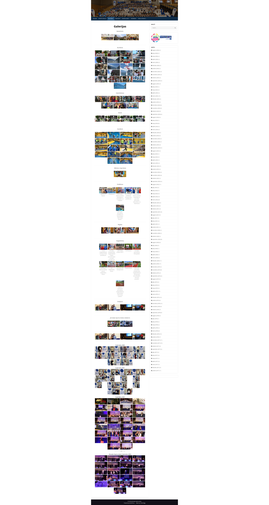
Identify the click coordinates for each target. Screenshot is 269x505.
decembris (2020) (156, 230)
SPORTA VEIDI (125, 18)
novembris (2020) (156, 233)
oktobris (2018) (155, 309)
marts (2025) (155, 96)
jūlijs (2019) (155, 282)
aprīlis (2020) (155, 254)
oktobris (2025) (155, 77)
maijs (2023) (155, 157)
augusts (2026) (155, 50)
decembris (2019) (156, 267)
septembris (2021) (156, 212)
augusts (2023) (155, 151)
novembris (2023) (156, 141)
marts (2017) (155, 364)
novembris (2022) (156, 175)
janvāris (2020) (155, 263)
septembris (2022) (156, 181)
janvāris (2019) (155, 300)
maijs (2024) (155, 123)
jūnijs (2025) (155, 86)
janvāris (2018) (155, 337)
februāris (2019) (156, 297)
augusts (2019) (155, 279)
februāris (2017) (156, 367)
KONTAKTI (117, 18)
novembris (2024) (156, 108)
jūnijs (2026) (155, 53)
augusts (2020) (155, 242)
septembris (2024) (156, 114)
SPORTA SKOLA (102, 18)
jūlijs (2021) (155, 218)
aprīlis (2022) (155, 196)
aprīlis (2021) (155, 224)
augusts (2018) (155, 315)
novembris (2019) (156, 270)
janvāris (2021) (155, 227)
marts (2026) (155, 62)
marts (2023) (155, 163)
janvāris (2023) (155, 169)
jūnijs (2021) (155, 221)
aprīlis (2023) (155, 160)
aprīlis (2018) (155, 328)
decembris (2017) (156, 340)
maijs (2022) (155, 193)
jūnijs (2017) (155, 355)
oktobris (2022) (155, 178)
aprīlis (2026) (155, 59)
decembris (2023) (156, 138)
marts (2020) (155, 257)
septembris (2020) (156, 239)
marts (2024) (155, 129)
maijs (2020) (155, 251)
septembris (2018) (156, 312)
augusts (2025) (155, 83)
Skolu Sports (141, 18)
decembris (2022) (156, 172)
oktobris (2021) (155, 209)
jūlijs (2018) (155, 318)
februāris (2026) (156, 65)
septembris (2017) (156, 349)
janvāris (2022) (155, 205)
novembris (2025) (156, 74)
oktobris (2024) (155, 111)
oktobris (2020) (155, 236)
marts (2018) (155, 331)
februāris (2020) (156, 260)
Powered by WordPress (129, 503)
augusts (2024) (155, 117)
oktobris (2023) (155, 144)
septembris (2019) (156, 276)
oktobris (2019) (155, 273)
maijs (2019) (155, 288)
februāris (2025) (156, 99)
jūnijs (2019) (155, 285)
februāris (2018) (156, 334)
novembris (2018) (156, 306)
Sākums (95, 18)
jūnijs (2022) (155, 190)
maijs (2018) (155, 324)
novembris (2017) (156, 343)
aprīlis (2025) (155, 93)
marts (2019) (155, 294)
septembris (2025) (156, 80)
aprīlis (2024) (155, 126)
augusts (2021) (155, 215)
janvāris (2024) (155, 135)
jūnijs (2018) (155, 321)
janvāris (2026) (155, 68)
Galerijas (110, 18)
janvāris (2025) (155, 102)
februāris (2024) (156, 132)
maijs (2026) (155, 56)
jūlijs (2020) (155, 245)
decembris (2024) (156, 105)
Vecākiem (133, 18)
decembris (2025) (156, 71)
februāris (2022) (156, 202)
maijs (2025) (155, 90)
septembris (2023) (156, 147)
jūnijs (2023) (155, 154)
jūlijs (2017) (155, 352)
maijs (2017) (155, 358)
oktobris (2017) (155, 346)
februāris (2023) (156, 166)
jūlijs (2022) (155, 187)
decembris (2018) (156, 303)
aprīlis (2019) (155, 291)
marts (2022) (155, 199)
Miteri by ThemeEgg (140, 503)
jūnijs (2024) (155, 120)
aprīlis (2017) (155, 361)
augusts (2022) (155, 184)
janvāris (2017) (155, 370)
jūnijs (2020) (155, 248)
